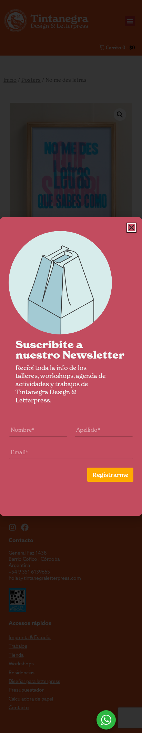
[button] (131, 227)
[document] (71, 366)
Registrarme (110, 474)
